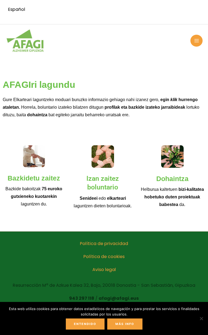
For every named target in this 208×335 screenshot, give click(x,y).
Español (16, 9)
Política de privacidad (104, 243)
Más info (124, 324)
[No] (201, 318)
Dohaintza (172, 178)
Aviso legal (104, 269)
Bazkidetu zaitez (34, 178)
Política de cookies (104, 256)
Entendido (85, 324)
